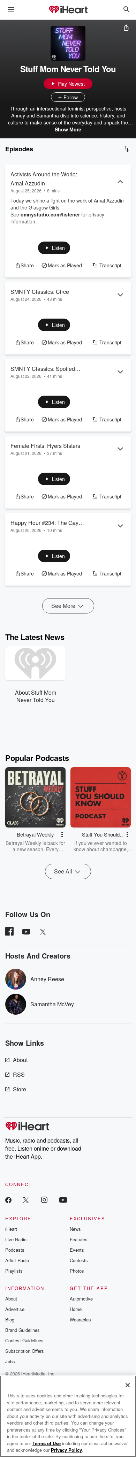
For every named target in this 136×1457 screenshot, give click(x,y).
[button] (54, 248)
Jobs (10, 1361)
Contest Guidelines (24, 1340)
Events (77, 1249)
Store (19, 1089)
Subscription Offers (24, 1351)
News (75, 1229)
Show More (68, 129)
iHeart (11, 1229)
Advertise (14, 1309)
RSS (19, 1074)
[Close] (127, 1385)
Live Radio (16, 1239)
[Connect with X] (26, 1199)
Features (79, 1239)
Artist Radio (17, 1260)
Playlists (14, 1270)
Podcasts (14, 1249)
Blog (9, 1319)
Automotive (81, 1298)
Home (76, 1309)
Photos (77, 1270)
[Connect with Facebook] (8, 1199)
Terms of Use (46, 1443)
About (20, 1060)
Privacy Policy (66, 1450)
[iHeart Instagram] (44, 1199)
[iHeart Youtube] (63, 1199)
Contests (79, 1260)
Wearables (80, 1319)
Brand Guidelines (22, 1330)
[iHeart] (68, 10)
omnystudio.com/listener (50, 214)
